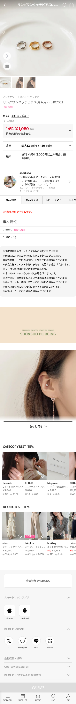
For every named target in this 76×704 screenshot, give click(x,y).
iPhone (9, 618)
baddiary (51, 543)
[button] (70, 34)
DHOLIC (29, 483)
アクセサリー (9, 97)
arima (5, 543)
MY (68, 700)
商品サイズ (32, 200)
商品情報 (11, 200)
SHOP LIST (22, 700)
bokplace (29, 543)
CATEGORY (7, 700)
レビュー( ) (53, 200)
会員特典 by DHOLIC (38, 580)
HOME (38, 700)
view (68, 181)
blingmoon (52, 483)
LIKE (53, 700)
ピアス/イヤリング (29, 97)
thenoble (7, 483)
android (25, 618)
